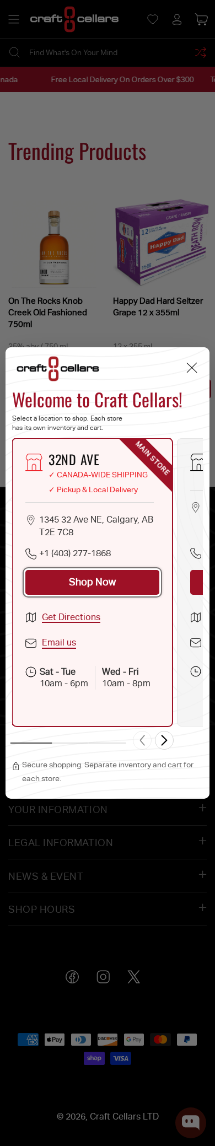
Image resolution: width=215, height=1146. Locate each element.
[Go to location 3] (107, 743)
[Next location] (164, 740)
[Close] (191, 368)
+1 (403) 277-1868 (75, 553)
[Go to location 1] (31, 743)
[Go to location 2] (69, 743)
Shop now (92, 582)
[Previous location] (142, 740)
